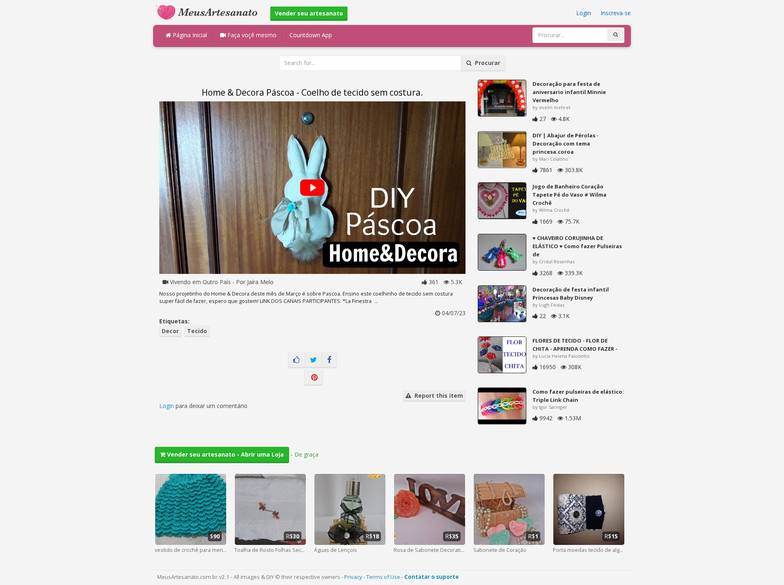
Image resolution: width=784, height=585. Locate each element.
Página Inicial (189, 35)
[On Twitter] (313, 360)
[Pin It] (313, 378)
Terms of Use (383, 577)
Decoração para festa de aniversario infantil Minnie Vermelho (569, 92)
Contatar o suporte (431, 577)
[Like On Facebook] (296, 360)
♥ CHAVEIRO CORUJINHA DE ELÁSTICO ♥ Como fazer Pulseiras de (577, 246)
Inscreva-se (616, 13)
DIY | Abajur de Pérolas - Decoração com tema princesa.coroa (565, 143)
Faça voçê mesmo (251, 35)
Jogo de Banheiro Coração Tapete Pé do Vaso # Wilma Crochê (569, 194)
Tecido (197, 331)
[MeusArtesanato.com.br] (208, 11)
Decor (170, 331)
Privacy (353, 577)
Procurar (486, 63)
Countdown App (311, 35)
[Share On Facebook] (329, 360)
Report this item (437, 395)
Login (583, 13)
